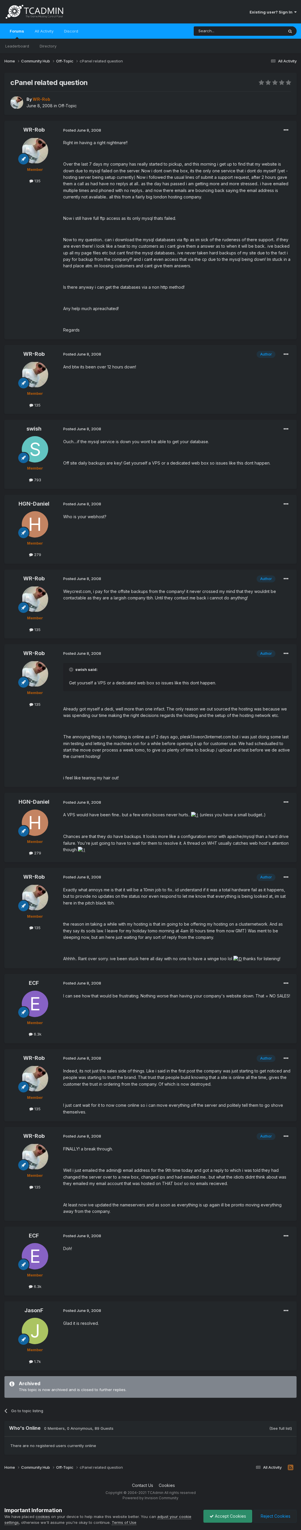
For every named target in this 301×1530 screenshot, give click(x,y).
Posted (82, 130)
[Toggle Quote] (71, 669)
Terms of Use (124, 1522)
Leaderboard (17, 46)
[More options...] (286, 130)
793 (37, 479)
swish (33, 429)
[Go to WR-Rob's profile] (16, 102)
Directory (48, 46)
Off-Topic (67, 105)
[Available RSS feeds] (291, 1467)
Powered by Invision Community (150, 1498)
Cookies (167, 1485)
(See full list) (280, 1428)
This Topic (266, 31)
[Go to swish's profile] (35, 449)
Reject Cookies (275, 1516)
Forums (17, 31)
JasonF (33, 1310)
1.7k (37, 1361)
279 (37, 554)
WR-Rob (34, 130)
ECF (34, 983)
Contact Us (142, 1485)
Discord (71, 31)
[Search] (290, 31)
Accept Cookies (230, 1516)
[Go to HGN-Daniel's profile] (35, 524)
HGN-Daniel (34, 504)
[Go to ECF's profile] (35, 1004)
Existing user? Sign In (272, 12)
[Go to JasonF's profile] (35, 1331)
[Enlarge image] (194, 814)
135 (37, 180)
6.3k (37, 1034)
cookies (43, 1516)
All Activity (44, 31)
